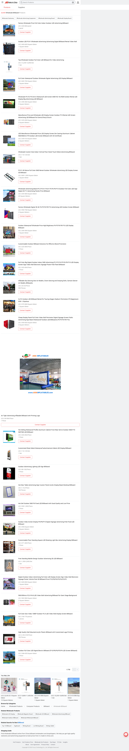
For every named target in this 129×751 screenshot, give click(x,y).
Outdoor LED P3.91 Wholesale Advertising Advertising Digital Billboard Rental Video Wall (47, 41)
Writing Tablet (50, 726)
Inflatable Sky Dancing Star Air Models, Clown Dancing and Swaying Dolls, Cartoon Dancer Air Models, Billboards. (47, 282)
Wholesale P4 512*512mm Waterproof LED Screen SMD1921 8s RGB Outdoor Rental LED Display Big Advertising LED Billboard (47, 98)
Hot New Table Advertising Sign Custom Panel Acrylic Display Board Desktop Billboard (46, 485)
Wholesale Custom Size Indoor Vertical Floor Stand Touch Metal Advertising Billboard (46, 152)
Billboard (46, 706)
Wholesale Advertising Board (46, 18)
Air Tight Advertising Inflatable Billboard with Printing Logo (20, 416)
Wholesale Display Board (64, 18)
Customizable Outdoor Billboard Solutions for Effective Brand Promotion (42, 244)
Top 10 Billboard (6, 726)
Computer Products (33, 706)
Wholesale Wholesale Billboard (29, 718)
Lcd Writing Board (38, 726)
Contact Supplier (25, 32)
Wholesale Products (15, 706)
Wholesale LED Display (8, 714)
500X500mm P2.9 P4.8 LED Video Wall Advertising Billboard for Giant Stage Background (47, 595)
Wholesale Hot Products (41, 742)
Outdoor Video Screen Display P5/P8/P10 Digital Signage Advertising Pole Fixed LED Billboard (46, 523)
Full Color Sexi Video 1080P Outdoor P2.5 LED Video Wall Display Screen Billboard (45, 614)
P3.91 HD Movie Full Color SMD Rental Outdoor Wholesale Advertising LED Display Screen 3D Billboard (48, 171)
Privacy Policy (45, 744)
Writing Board (26, 726)
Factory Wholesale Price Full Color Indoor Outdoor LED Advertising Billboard (43, 23)
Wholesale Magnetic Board (25, 714)
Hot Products (17, 742)
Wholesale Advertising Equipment (26, 18)
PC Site (59, 742)
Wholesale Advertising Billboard (61, 714)
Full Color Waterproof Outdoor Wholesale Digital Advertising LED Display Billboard (45, 78)
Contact (53, 744)
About (27, 744)
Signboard (17, 726)
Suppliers (21, 7)
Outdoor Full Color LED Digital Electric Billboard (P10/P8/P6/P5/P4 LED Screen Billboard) (47, 651)
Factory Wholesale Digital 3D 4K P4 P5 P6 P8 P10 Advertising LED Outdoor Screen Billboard (48, 207)
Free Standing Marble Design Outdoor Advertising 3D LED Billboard (40, 559)
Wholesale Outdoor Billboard (10, 718)
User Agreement (35, 744)
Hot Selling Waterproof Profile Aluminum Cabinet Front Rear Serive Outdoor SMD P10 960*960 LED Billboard (46, 431)
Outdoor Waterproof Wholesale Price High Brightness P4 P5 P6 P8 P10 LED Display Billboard (45, 226)
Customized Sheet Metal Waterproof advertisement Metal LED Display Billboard (44, 448)
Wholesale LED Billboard (42, 714)
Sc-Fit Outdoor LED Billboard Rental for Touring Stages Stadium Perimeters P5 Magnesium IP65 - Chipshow (48, 300)
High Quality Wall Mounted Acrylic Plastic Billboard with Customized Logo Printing (45, 632)
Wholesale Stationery (8, 18)
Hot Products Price (27, 742)
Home (3, 706)
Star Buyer (53, 742)
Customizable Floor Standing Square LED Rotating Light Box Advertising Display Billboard (47, 540)
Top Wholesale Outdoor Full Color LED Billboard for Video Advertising (41, 60)
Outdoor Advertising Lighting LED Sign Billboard (34, 467)
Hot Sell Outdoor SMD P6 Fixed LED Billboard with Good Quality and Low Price (44, 503)
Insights (65, 742)
